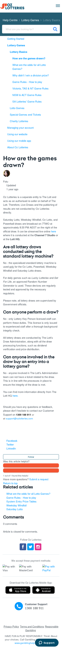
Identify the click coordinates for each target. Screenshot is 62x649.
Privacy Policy (11, 626)
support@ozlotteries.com (19, 418)
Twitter (10, 444)
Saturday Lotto (14, 509)
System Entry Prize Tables (21, 501)
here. (15, 395)
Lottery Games (30, 20)
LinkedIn (11, 448)
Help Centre (10, 20)
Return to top (10, 483)
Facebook (11, 440)
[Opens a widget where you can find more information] (47, 643)
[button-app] (18, 590)
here (53, 231)
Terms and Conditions (32, 626)
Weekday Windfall (16, 505)
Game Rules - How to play (21, 497)
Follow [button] (31, 456)
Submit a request (38, 479)
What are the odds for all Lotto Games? (28, 493)
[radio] (31, 465)
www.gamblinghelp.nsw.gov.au (31, 643)
